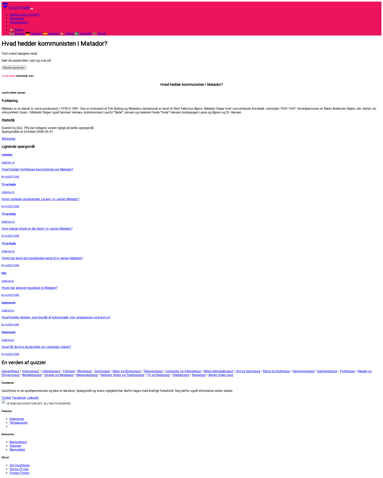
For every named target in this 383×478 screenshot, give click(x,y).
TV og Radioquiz (158, 375)
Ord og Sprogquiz (248, 371)
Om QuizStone (20, 465)
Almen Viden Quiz (220, 375)
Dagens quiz (24, 15)
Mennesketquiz (87, 375)
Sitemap (15, 446)
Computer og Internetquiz (183, 371)
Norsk (101, 33)
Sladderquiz (181, 375)
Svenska (85, 33)
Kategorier (17, 18)
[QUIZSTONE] (6, 8)
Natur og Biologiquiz (127, 371)
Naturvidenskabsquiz (218, 371)
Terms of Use (19, 469)
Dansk (18, 30)
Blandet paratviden (14, 67)
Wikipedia (8, 139)
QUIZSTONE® (19, 8)
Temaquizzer (19, 22)
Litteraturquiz (51, 371)
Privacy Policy (20, 473)
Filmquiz (69, 371)
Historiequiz (30, 371)
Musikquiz (84, 371)
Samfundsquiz (327, 371)
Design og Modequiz (59, 375)
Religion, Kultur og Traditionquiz (122, 375)
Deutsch (36, 33)
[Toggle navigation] (31, 8)
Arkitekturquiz (32, 375)
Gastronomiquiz (304, 371)
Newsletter (17, 449)
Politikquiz (347, 371)
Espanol (53, 33)
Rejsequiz (199, 375)
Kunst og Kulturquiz (276, 371)
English (19, 33)
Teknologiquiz (153, 371)
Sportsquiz (102, 371)
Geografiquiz (10, 371)
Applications (18, 442)
